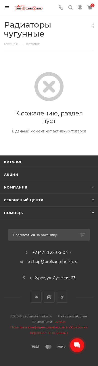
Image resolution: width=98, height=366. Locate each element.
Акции (11, 174)
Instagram (49, 297)
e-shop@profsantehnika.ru (53, 261)
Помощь (13, 213)
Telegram (62, 297)
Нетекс (60, 322)
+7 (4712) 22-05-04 (50, 253)
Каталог (13, 162)
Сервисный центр (23, 200)
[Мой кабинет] (80, 8)
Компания (15, 187)
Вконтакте (36, 297)
